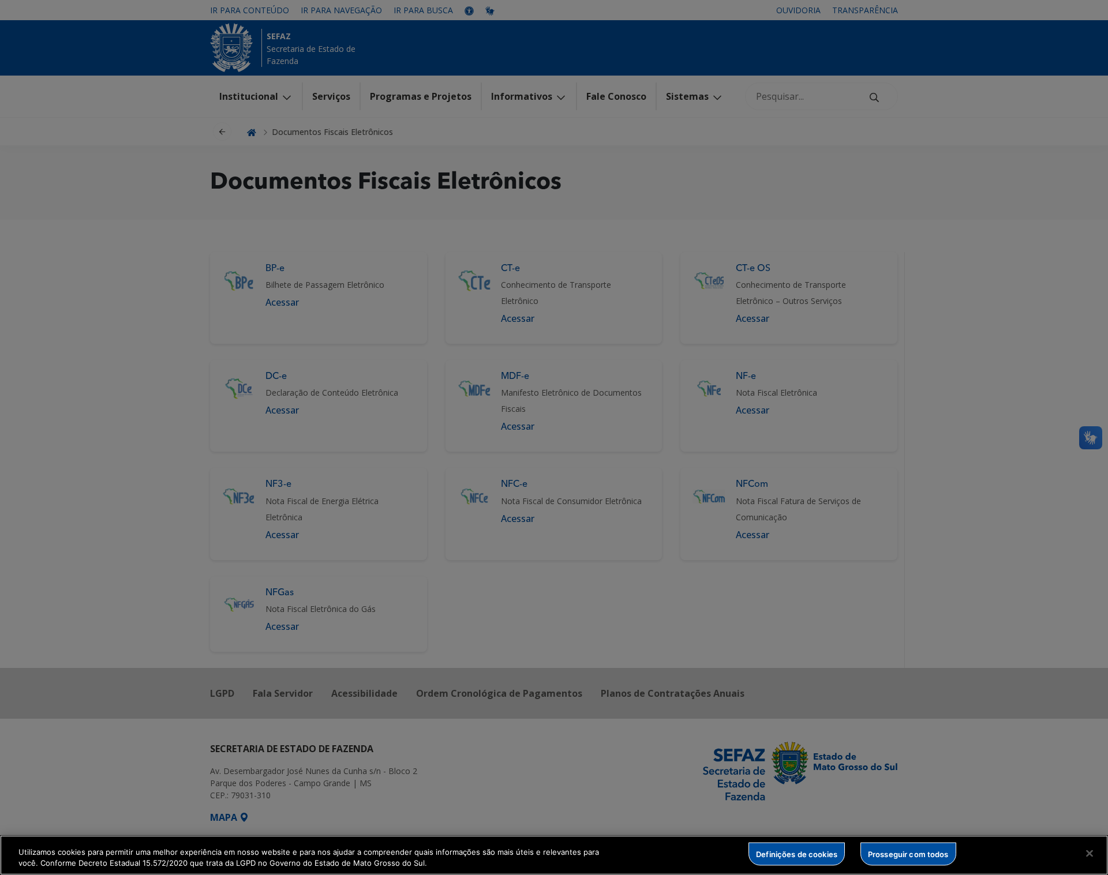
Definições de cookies (796, 853)
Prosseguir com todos (908, 853)
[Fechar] (1089, 853)
